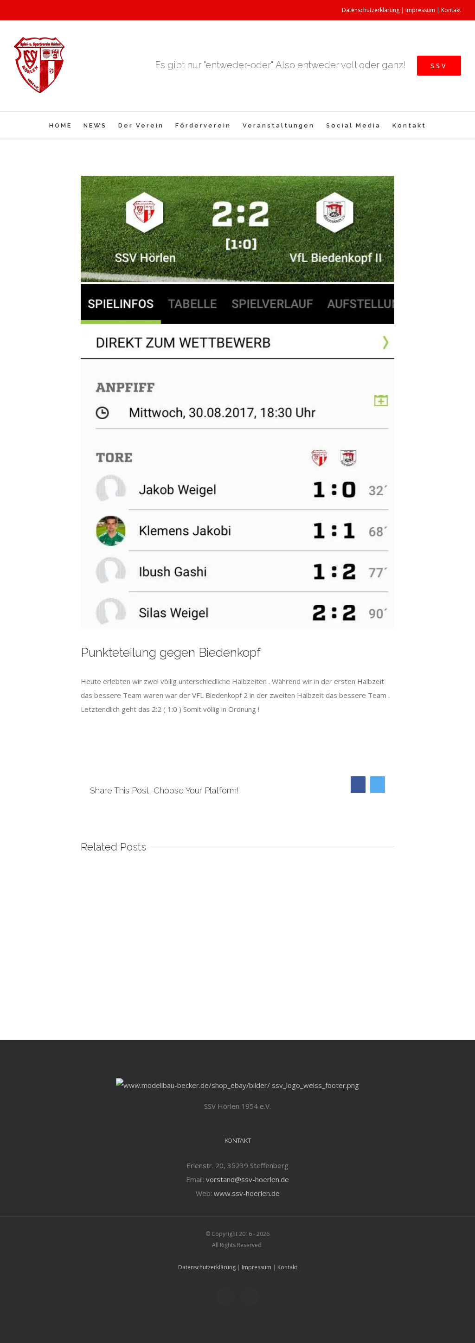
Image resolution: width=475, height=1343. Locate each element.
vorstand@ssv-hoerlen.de (247, 1179)
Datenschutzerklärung (370, 10)
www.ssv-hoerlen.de (247, 1193)
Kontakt (451, 10)
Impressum (420, 10)
